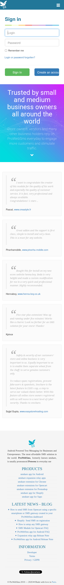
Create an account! (48, 72)
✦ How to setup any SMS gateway (32, 524)
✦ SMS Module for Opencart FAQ (32, 528)
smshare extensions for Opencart (32, 485)
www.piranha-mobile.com (35, 249)
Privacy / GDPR (32, 560)
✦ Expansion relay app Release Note (32, 535)
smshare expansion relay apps (32, 478)
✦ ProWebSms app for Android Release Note (32, 539)
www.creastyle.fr (22, 209)
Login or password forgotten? (20, 57)
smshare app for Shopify (32, 493)
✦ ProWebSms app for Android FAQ (32, 532)
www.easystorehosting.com (34, 411)
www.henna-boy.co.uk (29, 293)
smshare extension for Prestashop (32, 489)
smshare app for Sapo (32, 497)
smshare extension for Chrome (32, 482)
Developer (32, 552)
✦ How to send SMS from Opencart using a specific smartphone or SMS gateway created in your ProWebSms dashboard (32, 513)
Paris (54, 582)
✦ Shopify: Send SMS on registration (32, 520)
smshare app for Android (32, 474)
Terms (32, 556)
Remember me (16, 50)
